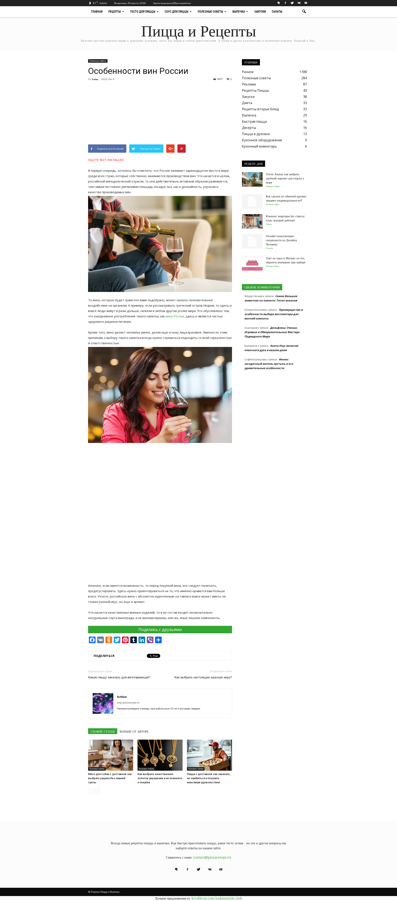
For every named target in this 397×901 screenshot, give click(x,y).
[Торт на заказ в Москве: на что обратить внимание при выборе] (252, 263)
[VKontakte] (299, 3)
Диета (247, 103)
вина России (175, 316)
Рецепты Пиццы (255, 90)
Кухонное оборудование (262, 140)
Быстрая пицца (254, 121)
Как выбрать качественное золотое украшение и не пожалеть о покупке (160, 778)
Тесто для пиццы (142, 11)
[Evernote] (278, 3)
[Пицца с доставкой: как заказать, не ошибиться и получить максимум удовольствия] (209, 755)
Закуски (260, 11)
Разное (248, 72)
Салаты (277, 11)
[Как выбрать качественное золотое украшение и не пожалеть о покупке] (160, 755)
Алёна (95, 79)
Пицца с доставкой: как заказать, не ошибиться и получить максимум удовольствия (208, 778)
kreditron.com (202, 898)
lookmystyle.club (228, 898)
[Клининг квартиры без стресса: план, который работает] (252, 221)
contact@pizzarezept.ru (212, 857)
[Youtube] (306, 3)
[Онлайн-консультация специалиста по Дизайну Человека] (252, 241)
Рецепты (114, 11)
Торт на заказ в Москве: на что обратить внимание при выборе (285, 260)
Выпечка (238, 11)
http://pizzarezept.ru (128, 702)
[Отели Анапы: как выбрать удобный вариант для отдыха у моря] (252, 179)
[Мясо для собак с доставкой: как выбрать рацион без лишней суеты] (110, 755)
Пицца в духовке (256, 134)
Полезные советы (210, 11)
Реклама (249, 84)
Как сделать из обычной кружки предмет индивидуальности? (286, 198)
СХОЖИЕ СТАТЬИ (103, 731)
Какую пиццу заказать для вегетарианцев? (119, 677)
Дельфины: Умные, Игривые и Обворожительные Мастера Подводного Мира (271, 332)
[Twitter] (292, 3)
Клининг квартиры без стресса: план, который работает (285, 218)
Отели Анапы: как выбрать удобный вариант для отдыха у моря (285, 178)
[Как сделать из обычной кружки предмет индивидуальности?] (252, 201)
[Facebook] (285, 3)
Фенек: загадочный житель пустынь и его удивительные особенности (268, 364)
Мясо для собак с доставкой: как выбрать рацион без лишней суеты (110, 778)
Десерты (249, 127)
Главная (97, 11)
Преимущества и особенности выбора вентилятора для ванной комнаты (273, 314)
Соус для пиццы (176, 11)
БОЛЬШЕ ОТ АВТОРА (134, 731)
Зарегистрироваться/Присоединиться (172, 3)
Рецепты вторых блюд (260, 109)
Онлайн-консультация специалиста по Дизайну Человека (281, 240)
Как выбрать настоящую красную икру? (203, 677)
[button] (304, 12)
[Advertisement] (160, 113)
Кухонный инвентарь (259, 146)
